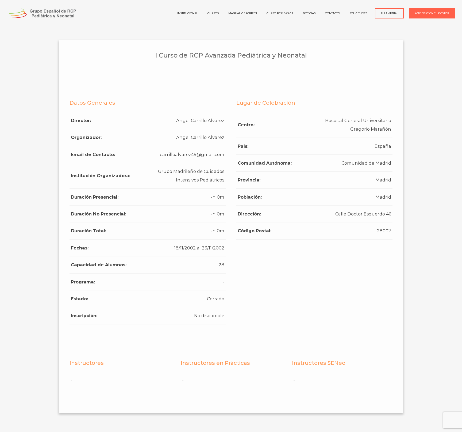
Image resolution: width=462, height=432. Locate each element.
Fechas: (79, 248)
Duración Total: (88, 230)
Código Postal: (254, 230)
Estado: (79, 298)
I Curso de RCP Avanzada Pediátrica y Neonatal (231, 55)
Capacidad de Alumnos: (98, 264)
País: (243, 146)
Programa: (83, 282)
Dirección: (249, 214)
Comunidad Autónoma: (265, 163)
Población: (250, 197)
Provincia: (249, 180)
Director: (81, 120)
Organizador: (86, 137)
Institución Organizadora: (100, 175)
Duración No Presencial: (98, 214)
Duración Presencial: (94, 197)
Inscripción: (84, 315)
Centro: (246, 124)
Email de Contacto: (93, 154)
